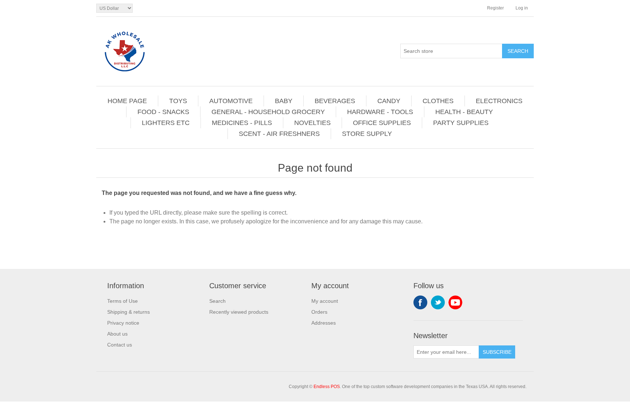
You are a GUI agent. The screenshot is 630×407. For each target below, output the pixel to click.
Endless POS (327, 386)
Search (217, 301)
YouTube (455, 302)
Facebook (420, 302)
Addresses (323, 323)
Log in (522, 8)
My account (324, 301)
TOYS (178, 101)
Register (495, 8)
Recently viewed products (238, 312)
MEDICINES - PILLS (242, 122)
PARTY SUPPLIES (461, 122)
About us (117, 334)
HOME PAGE (127, 101)
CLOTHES (438, 101)
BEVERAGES (335, 101)
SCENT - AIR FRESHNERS (279, 133)
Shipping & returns (128, 312)
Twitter (438, 302)
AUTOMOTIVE (231, 101)
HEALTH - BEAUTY (464, 112)
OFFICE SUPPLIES (382, 122)
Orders (319, 312)
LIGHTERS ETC (166, 122)
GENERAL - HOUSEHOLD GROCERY (268, 112)
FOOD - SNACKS (163, 112)
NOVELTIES (312, 122)
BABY (283, 101)
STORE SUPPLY (367, 133)
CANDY (388, 101)
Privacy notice (123, 323)
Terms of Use (122, 301)
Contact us (119, 345)
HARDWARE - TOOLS (380, 112)
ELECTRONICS (499, 101)
